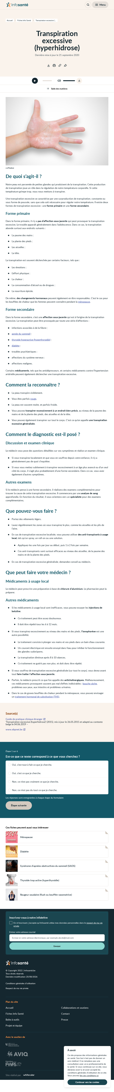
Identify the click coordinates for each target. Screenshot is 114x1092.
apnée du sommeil (21, 333)
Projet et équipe (14, 1025)
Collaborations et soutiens (74, 1007)
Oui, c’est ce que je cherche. (26, 773)
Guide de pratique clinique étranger (24, 719)
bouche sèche (90, 683)
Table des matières (59, 88)
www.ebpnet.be (14, 729)
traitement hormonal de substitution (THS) (37, 696)
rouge (33, 398)
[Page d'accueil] (17, 4)
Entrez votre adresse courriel (22, 932)
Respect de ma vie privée (17, 988)
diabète (15, 345)
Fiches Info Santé (15, 1013)
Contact (65, 1013)
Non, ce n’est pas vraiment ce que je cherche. (35, 781)
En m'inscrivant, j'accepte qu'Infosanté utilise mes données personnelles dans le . (58, 924)
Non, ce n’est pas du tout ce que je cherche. (34, 790)
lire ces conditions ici (89, 1075)
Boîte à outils (12, 1019)
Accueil (9, 1007)
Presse (64, 1019)
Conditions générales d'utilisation (20, 983)
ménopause (84, 301)
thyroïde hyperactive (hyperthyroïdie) (31, 339)
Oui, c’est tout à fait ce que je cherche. (32, 764)
